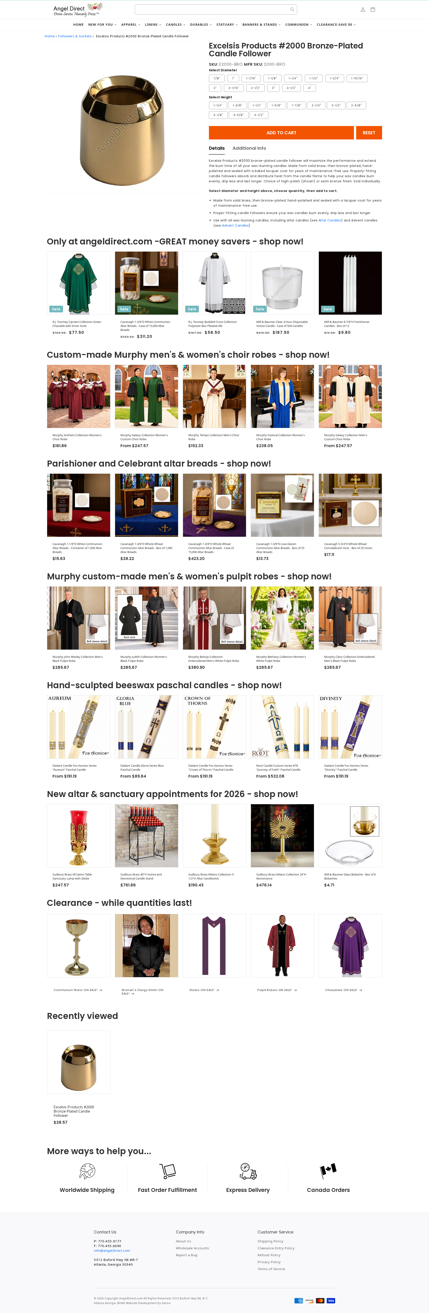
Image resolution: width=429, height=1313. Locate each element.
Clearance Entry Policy (276, 1248)
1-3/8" (237, 105)
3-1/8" (218, 115)
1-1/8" (272, 78)
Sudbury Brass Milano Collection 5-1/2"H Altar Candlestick (211, 876)
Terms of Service (271, 1269)
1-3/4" (334, 78)
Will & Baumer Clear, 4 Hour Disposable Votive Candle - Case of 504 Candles (282, 324)
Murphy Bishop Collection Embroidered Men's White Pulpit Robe (213, 659)
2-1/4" (316, 105)
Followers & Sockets (74, 36)
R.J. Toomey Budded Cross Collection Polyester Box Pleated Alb (212, 324)
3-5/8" (238, 115)
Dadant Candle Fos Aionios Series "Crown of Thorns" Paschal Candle (210, 768)
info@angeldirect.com (112, 1250)
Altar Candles (330, 220)
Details (217, 148)
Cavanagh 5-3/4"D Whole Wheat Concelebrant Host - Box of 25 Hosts (348, 546)
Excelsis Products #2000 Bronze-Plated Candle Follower (74, 1111)
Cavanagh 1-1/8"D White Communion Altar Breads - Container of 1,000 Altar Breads (77, 548)
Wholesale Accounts (192, 1248)
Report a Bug (187, 1255)
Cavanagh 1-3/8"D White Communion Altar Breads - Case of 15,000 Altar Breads (145, 326)
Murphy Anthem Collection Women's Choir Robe (77, 437)
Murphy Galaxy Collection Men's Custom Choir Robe (345, 437)
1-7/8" (296, 105)
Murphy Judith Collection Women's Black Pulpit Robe (143, 659)
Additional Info (249, 148)
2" (215, 88)
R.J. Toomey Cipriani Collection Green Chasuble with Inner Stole (77, 324)
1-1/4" (293, 78)
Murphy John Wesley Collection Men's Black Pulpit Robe (78, 659)
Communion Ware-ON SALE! (76, 990)
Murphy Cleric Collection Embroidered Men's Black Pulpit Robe (349, 659)
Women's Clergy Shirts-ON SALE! (142, 991)
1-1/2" (313, 78)
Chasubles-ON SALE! (341, 990)
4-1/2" (259, 115)
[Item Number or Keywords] (292, 9)
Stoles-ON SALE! (201, 990)
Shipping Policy (270, 1241)
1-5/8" (276, 105)
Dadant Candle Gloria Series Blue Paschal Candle (142, 768)
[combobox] (216, 9)
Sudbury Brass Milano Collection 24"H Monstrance (281, 876)
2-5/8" (356, 105)
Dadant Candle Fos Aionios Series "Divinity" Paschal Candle (346, 768)
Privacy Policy (269, 1262)
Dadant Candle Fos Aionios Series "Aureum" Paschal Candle (75, 768)
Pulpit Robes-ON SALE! (274, 990)
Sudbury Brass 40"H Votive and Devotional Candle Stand (141, 876)
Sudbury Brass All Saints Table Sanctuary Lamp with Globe (72, 876)
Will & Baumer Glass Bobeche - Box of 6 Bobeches (350, 876)
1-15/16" (357, 78)
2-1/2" (255, 88)
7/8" (217, 78)
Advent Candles (235, 225)
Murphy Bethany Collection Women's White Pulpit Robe (281, 659)
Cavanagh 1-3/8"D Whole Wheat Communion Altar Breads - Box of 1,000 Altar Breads (146, 548)
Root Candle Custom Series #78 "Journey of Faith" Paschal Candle (278, 768)
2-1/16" (234, 88)
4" (309, 88)
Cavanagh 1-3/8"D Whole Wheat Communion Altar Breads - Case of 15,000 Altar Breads (211, 548)
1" (233, 78)
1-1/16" (251, 78)
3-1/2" (291, 88)
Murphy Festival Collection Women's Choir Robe (280, 437)
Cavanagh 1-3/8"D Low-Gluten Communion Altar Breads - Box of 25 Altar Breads (280, 548)
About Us (183, 1241)
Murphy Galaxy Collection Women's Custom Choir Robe (144, 437)
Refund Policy (269, 1255)
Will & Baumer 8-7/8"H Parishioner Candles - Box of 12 (347, 324)
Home (50, 36)
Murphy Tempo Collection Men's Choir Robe (213, 437)
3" (273, 88)
